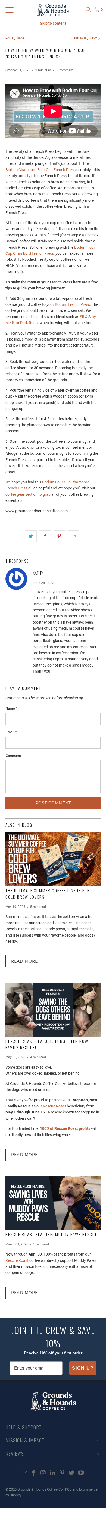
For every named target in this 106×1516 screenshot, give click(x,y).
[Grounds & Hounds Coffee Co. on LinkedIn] (53, 1473)
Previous (79, 38)
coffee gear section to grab (28, 494)
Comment (14, 755)
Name (11, 708)
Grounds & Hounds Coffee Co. (40, 1489)
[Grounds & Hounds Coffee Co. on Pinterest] (62, 1473)
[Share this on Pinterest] (59, 536)
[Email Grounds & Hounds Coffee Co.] (24, 1473)
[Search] (88, 9)
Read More (24, 961)
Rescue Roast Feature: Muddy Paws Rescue (51, 1234)
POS (68, 1489)
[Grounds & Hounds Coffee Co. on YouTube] (81, 1473)
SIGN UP (83, 1368)
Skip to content (53, 23)
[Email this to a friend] (73, 536)
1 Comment (64, 70)
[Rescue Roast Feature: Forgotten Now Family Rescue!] (53, 1009)
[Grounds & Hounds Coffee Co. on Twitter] (72, 1473)
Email (11, 732)
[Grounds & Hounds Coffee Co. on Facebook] (34, 1473)
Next (94, 38)
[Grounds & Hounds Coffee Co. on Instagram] (43, 1473)
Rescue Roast (54, 1106)
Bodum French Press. (73, 304)
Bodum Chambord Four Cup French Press (40, 170)
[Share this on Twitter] (31, 536)
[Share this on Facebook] (45, 536)
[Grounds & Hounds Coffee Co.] (53, 9)
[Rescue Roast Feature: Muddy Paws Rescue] (53, 1203)
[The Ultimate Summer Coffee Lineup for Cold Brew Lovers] (53, 859)
